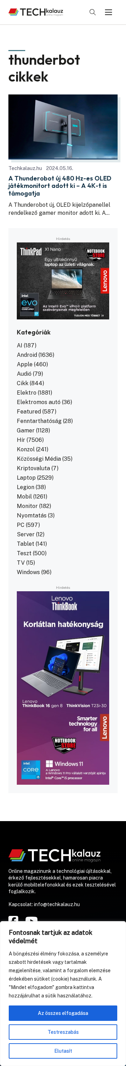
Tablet (25, 544)
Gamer (26, 430)
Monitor (27, 506)
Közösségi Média (39, 459)
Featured (29, 411)
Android (27, 355)
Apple (25, 364)
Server (26, 534)
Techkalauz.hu (25, 168)
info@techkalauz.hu (57, 904)
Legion (25, 487)
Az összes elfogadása (63, 1013)
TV (21, 562)
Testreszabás (63, 1032)
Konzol (26, 449)
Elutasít (63, 1051)
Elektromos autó (39, 402)
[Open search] (92, 12)
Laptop (26, 477)
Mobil (24, 496)
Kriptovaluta (33, 468)
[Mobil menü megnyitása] (108, 12)
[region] (63, 993)
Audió (24, 373)
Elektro (26, 392)
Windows (28, 572)
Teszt (24, 553)
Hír (21, 440)
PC (20, 525)
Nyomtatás (32, 515)
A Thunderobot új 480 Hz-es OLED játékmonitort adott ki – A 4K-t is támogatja (59, 186)
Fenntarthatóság (39, 421)
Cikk (22, 383)
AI (19, 345)
